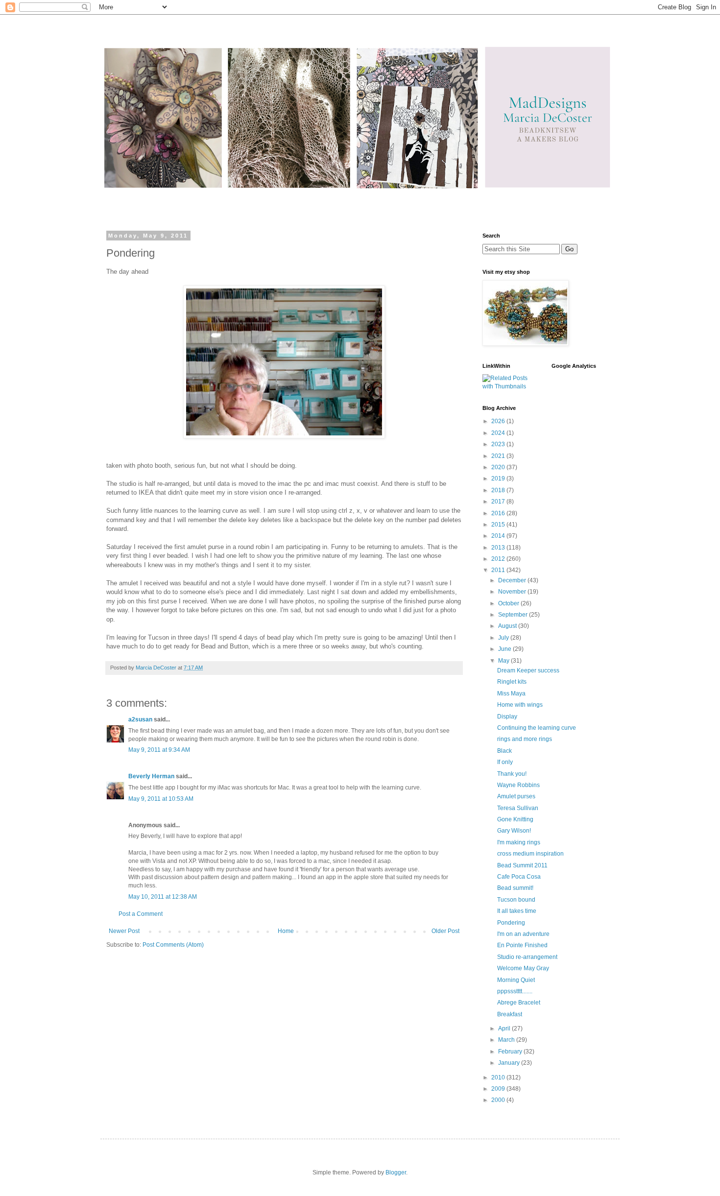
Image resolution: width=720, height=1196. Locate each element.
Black (504, 750)
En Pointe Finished (522, 945)
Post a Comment (141, 913)
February (511, 1051)
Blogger (395, 1172)
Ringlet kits (512, 681)
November (513, 591)
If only (505, 762)
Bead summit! (515, 888)
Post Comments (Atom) (173, 944)
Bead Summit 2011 (522, 865)
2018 (498, 490)
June (505, 649)
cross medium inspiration (530, 853)
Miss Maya (511, 693)
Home (286, 931)
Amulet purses (516, 796)
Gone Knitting (515, 819)
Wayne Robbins (518, 785)
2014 (498, 535)
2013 (498, 547)
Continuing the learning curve (536, 727)
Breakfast (509, 1014)
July (504, 637)
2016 (498, 513)
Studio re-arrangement (527, 957)
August (508, 625)
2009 (498, 1088)
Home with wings (520, 704)
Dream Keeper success (528, 670)
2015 (498, 524)
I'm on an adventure (523, 934)
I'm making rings (518, 842)
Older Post (445, 931)
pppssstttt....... (514, 991)
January (509, 1062)
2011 (498, 570)
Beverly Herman (151, 776)
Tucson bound (516, 899)
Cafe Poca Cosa (519, 876)
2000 (498, 1100)
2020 (498, 467)
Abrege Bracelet (518, 1002)
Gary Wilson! (514, 830)
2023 (498, 444)
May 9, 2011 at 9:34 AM (159, 749)
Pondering (511, 922)
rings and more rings (524, 739)
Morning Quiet (516, 980)
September (513, 614)
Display (507, 716)
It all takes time (516, 911)
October (509, 603)
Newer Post (124, 931)
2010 (498, 1077)
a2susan (140, 719)
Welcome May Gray (523, 968)
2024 (498, 433)
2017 (498, 501)
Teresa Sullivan (517, 808)
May (504, 660)
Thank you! (512, 773)
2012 (498, 558)
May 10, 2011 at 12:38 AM (162, 896)
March (507, 1039)
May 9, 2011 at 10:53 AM (160, 798)
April (505, 1028)
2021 (498, 456)
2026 (498, 421)
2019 (498, 478)
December (513, 580)
